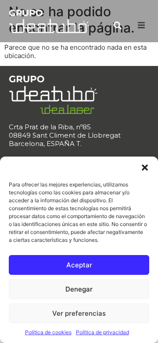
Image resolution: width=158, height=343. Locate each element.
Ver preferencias (79, 313)
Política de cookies (48, 332)
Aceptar (79, 265)
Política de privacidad (102, 332)
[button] (144, 167)
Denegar (79, 289)
